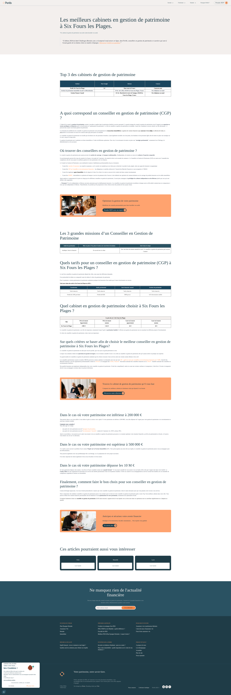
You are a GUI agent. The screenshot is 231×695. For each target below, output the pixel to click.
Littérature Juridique (144, 687)
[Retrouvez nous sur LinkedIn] (163, 687)
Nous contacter (132, 687)
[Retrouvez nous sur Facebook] (169, 687)
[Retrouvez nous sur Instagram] (166, 687)
